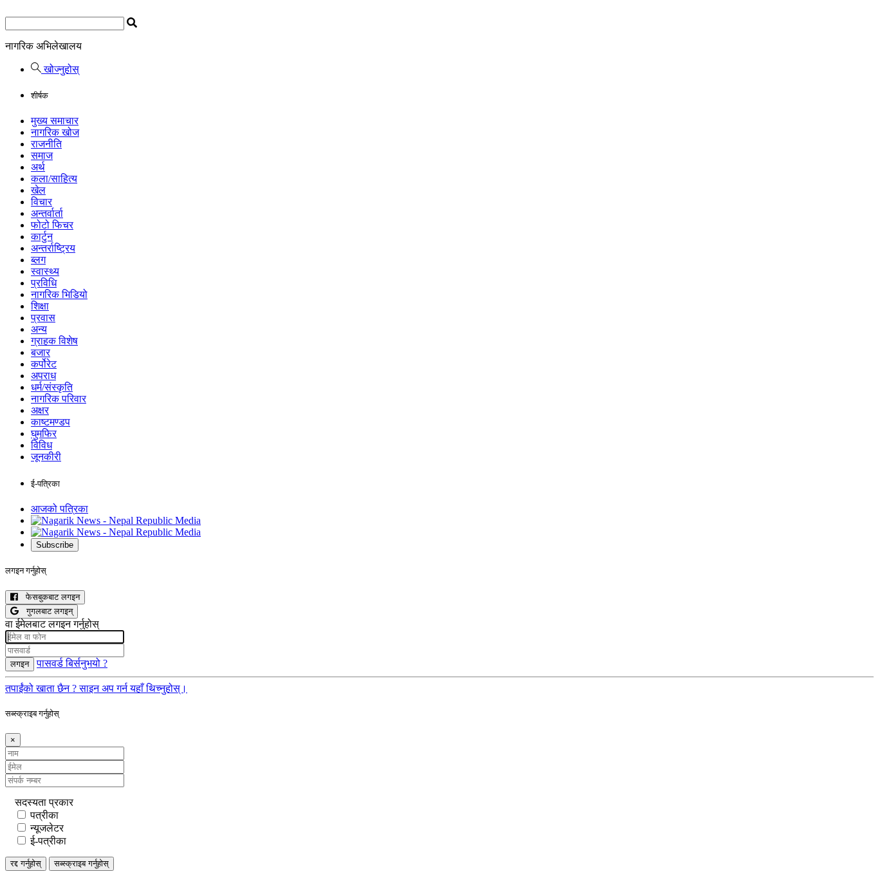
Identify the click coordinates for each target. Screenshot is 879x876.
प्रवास (43, 317)
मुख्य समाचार (55, 120)
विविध (41, 445)
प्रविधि (44, 282)
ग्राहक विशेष (54, 340)
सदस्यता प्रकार (44, 802)
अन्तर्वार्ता (47, 213)
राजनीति (46, 143)
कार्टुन (42, 236)
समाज (42, 155)
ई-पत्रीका (48, 840)
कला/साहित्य (54, 178)
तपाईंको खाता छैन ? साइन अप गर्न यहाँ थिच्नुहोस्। (96, 688)
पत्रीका (44, 815)
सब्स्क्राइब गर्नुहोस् (81, 863)
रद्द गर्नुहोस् (25, 863)
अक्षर (40, 410)
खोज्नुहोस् (60, 69)
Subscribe (54, 545)
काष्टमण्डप (50, 421)
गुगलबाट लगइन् (46, 611)
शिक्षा (40, 306)
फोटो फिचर (52, 224)
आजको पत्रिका (59, 508)
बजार (40, 352)
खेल (38, 190)
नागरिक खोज (55, 132)
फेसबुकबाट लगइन (49, 597)
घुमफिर (44, 433)
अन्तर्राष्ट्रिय (53, 248)
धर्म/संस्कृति (52, 387)
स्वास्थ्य (45, 271)
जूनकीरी (46, 456)
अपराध (43, 375)
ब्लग (38, 259)
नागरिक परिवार (58, 398)
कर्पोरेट (44, 364)
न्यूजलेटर (47, 828)
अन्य (39, 329)
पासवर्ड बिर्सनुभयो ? (72, 663)
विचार (41, 201)
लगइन (19, 664)
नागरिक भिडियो (59, 294)
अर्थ (38, 167)
